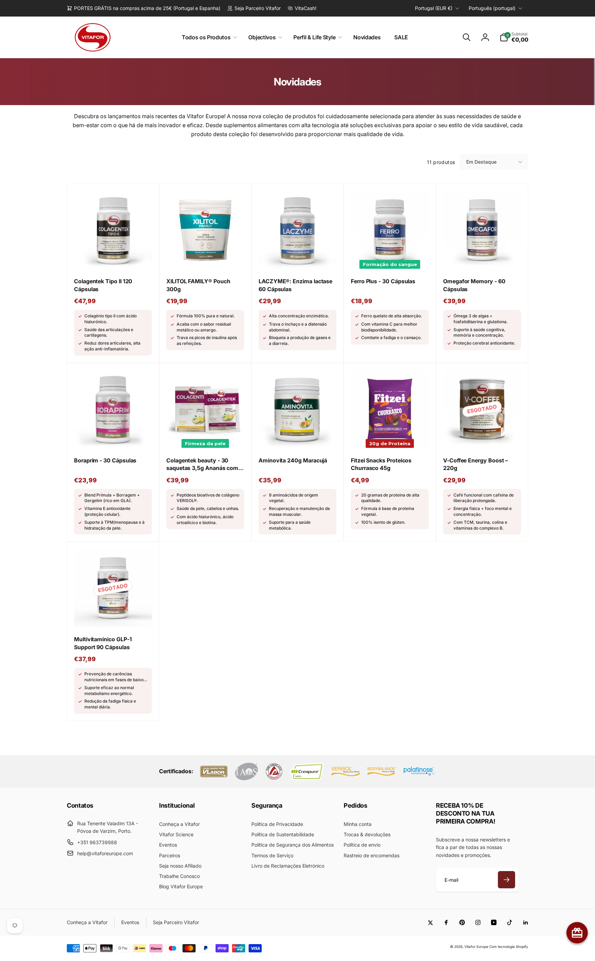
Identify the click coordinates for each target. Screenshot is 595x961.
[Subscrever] (506, 879)
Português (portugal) (492, 8)
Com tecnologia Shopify (508, 946)
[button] (208, 37)
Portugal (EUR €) (433, 8)
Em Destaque (481, 162)
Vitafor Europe (476, 946)
